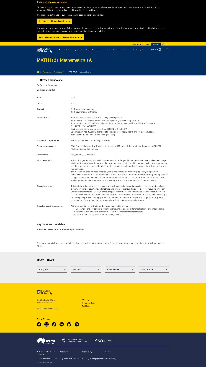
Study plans (44, 269)
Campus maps (147, 269)
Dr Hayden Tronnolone (50, 80)
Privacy (107, 352)
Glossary (85, 300)
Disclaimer (63, 352)
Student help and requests (47, 308)
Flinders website (88, 303)
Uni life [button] (106, 50)
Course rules (59, 72)
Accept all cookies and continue (53, 21)
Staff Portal (86, 306)
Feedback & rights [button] (136, 50)
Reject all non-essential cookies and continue (59, 37)
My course (46, 72)
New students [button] (64, 50)
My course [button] (78, 50)
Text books (78, 269)
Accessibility (87, 352)
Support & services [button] (93, 50)
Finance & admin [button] (119, 50)
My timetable (113, 269)
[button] (156, 50)
